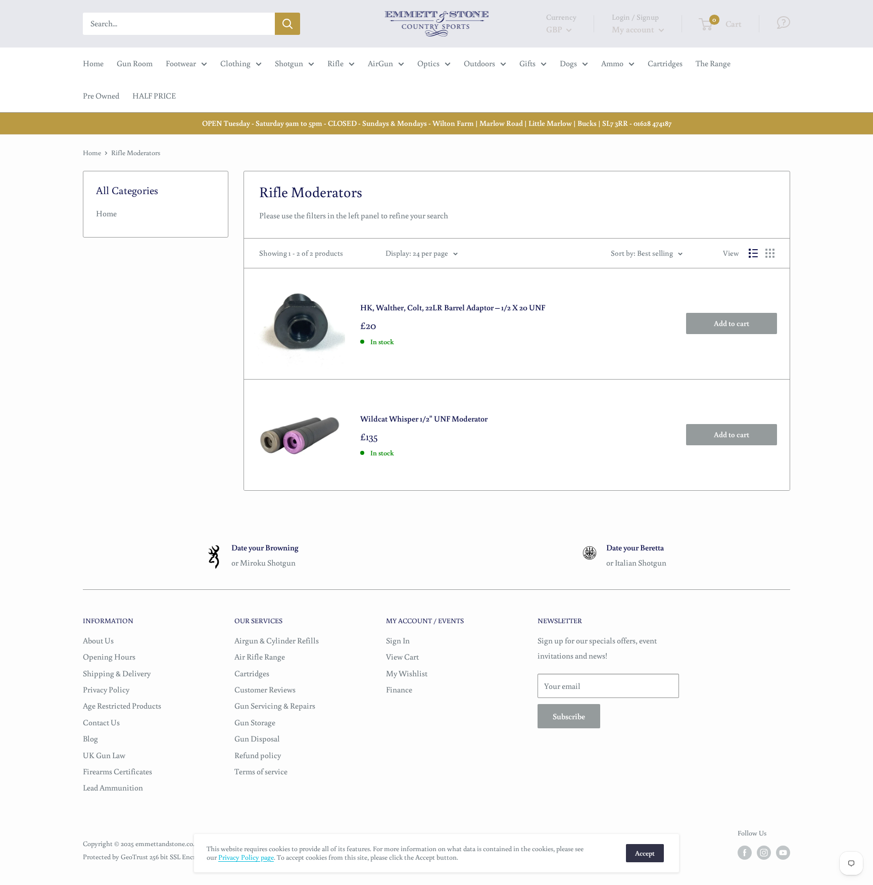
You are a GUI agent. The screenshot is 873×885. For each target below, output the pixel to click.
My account (634, 29)
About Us (98, 640)
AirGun (380, 63)
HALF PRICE (154, 95)
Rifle (335, 63)
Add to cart (731, 323)
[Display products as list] (753, 253)
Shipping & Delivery (117, 673)
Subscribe (569, 716)
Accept (645, 853)
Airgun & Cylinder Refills (276, 640)
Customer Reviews (265, 689)
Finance (399, 689)
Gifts (527, 63)
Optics (428, 63)
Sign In (398, 640)
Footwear (181, 63)
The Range (713, 63)
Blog (90, 738)
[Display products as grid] (769, 253)
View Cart (402, 656)
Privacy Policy (106, 689)
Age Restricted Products (122, 706)
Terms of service (260, 771)
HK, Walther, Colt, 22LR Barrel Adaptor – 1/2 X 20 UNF (452, 307)
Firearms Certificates (117, 771)
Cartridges (665, 63)
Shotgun (289, 63)
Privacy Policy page (246, 857)
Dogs (568, 63)
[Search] (287, 24)
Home (93, 63)
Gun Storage (254, 722)
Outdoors (479, 63)
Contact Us (101, 722)
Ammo (612, 63)
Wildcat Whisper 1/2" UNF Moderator (424, 418)
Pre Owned (101, 95)
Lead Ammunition (113, 787)
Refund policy (257, 755)
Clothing (235, 63)
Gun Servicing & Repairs (274, 706)
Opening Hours (109, 656)
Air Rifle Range (259, 656)
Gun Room (135, 63)
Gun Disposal (257, 738)
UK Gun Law (104, 755)
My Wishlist (406, 673)
